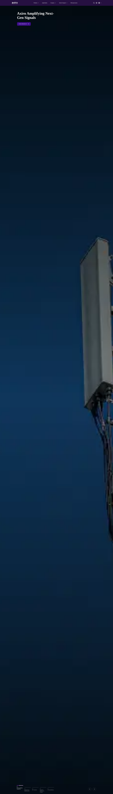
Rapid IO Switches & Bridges (42, 791)
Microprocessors (74, 2)
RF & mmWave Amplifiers (20, 788)
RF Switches (34, 789)
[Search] (94, 3)
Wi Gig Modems (51, 789)
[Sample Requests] (96, 3)
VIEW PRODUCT (23, 23)
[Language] (99, 3)
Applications (44, 2)
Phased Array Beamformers (26, 790)
